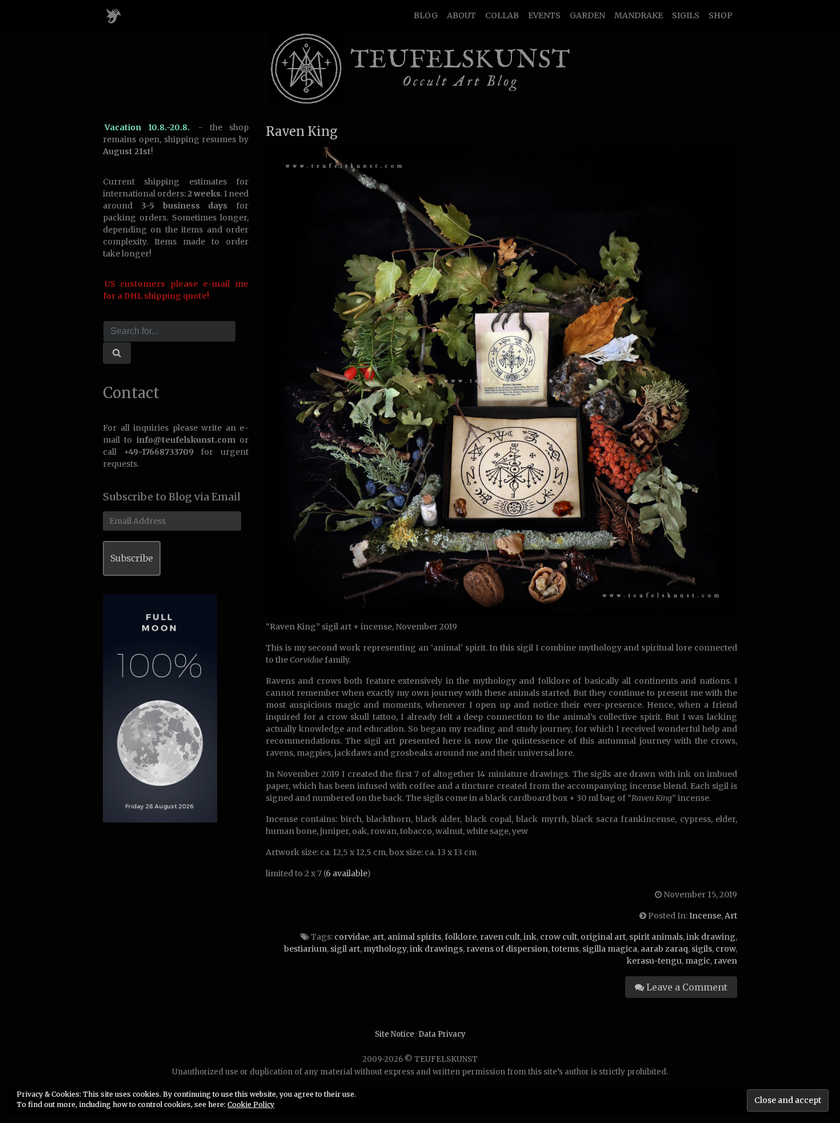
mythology (384, 949)
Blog (426, 15)
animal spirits (414, 937)
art (378, 937)
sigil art (345, 949)
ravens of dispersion (507, 949)
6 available (346, 873)
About (461, 15)
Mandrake (638, 15)
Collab (502, 15)
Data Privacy (442, 1034)
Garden (587, 15)
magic (697, 961)
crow (725, 949)
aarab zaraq (664, 949)
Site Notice (394, 1034)
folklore (461, 937)
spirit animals (656, 937)
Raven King (302, 131)
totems (565, 949)
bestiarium (305, 949)
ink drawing (710, 937)
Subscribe (131, 558)
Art (731, 916)
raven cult (500, 937)
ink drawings (436, 949)
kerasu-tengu (654, 961)
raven (725, 961)
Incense (705, 916)
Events (544, 15)
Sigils (685, 15)
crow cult (558, 937)
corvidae (351, 937)
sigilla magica (609, 949)
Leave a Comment (685, 987)
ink (530, 937)
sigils (701, 949)
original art (603, 937)
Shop (721, 15)
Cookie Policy (250, 1104)
